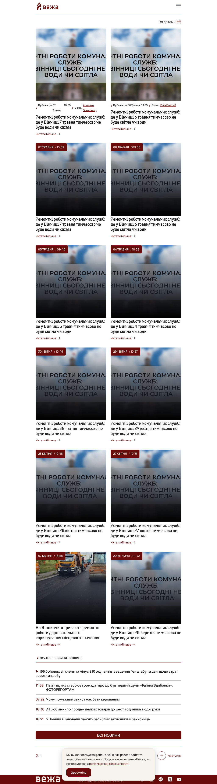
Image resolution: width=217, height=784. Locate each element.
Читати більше (46, 134)
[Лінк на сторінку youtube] (179, 779)
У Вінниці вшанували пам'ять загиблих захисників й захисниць (98, 719)
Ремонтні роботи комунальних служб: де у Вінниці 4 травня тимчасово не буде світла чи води (145, 326)
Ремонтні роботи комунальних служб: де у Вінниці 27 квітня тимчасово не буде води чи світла (145, 530)
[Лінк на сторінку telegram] (161, 779)
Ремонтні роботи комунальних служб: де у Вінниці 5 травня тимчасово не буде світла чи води (70, 326)
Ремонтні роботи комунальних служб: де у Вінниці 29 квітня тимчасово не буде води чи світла (145, 428)
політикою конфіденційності (108, 764)
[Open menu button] (178, 6)
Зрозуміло (78, 772)
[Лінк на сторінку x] (170, 779)
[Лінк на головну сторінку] (48, 6)
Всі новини (108, 735)
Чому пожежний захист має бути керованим (83, 699)
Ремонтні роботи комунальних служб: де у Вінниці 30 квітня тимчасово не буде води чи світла (70, 428)
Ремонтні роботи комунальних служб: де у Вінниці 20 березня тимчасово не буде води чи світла (146, 632)
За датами (167, 21)
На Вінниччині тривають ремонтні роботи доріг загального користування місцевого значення (67, 632)
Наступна (174, 756)
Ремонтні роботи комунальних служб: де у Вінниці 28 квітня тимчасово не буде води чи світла (70, 530)
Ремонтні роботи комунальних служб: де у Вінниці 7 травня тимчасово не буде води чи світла (70, 122)
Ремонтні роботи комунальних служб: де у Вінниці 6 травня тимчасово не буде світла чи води (145, 117)
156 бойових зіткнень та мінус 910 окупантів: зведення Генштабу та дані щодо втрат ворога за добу (107, 673)
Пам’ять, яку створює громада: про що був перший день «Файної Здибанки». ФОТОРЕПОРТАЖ (109, 687)
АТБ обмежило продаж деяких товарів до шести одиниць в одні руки (103, 709)
